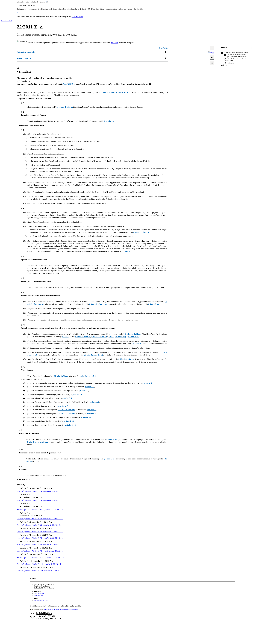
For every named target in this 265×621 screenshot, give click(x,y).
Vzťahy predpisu (24, 58)
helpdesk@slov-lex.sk (41, 600)
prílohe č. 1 (147, 383)
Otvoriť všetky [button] (163, 48)
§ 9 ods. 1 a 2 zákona (66, 410)
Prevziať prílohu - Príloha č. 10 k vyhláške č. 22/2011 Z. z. (40, 557)
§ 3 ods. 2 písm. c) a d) (98, 304)
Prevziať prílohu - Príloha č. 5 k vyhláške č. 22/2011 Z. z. (40, 525)
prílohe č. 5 (67, 398)
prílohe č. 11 (69, 421)
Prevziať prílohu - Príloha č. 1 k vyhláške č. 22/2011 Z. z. (40, 491)
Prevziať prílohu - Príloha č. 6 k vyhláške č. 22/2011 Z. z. (40, 531)
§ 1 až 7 (65, 337)
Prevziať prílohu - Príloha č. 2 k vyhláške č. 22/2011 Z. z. (40, 500)
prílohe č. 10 (86, 417)
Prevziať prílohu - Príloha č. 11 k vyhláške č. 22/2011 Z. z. (40, 564)
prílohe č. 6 (94, 402)
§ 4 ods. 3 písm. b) (99, 337)
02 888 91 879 (39, 593)
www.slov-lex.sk (77, 17)
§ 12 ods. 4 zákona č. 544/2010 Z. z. (115, 92)
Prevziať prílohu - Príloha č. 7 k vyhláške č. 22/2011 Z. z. (40, 538)
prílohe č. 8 (91, 410)
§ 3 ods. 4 (126, 251)
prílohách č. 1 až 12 (88, 376)
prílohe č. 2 (89, 387)
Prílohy (225, 65)
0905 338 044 (38, 595)
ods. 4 (111, 337)
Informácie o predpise (26, 52)
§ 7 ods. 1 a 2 (133, 337)
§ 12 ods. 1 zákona (65, 107)
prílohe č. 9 (91, 413)
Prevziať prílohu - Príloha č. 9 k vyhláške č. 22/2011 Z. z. (40, 551)
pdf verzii (114, 43)
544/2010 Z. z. (69, 84)
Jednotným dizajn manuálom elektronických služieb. (61, 609)
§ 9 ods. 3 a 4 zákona (132, 334)
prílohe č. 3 (83, 390)
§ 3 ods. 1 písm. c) (82, 337)
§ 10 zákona (109, 121)
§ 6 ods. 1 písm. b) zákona (36, 442)
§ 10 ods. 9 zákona (126, 359)
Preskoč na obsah (6, 21)
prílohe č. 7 (63, 406)
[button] (251, 48)
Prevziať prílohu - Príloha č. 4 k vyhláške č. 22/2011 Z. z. (40, 519)
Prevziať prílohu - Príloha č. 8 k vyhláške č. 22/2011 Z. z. (40, 544)
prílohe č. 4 (77, 394)
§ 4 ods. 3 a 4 (153, 304)
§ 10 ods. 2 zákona (60, 376)
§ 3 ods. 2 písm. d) (141, 232)
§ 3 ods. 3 (137, 343)
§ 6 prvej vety (120, 337)
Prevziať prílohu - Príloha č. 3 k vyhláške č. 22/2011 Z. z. (40, 509)
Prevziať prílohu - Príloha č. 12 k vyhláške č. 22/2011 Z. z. (40, 570)
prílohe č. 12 (70, 425)
